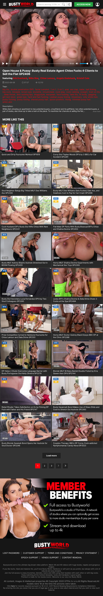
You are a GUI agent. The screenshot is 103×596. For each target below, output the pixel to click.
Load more (51, 455)
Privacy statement (86, 553)
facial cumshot (42, 89)
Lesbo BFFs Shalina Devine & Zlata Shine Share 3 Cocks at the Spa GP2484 (75, 300)
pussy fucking (9, 99)
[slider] (37, 63)
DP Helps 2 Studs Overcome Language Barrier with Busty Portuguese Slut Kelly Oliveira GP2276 (24, 372)
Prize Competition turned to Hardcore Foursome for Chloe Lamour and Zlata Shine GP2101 (25, 336)
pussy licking (23, 99)
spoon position (57, 99)
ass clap (74, 89)
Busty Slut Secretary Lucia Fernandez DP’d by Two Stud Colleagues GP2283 (24, 300)
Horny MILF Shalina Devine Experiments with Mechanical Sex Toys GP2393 (73, 264)
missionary (76, 97)
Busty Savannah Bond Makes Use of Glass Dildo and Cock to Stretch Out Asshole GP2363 (76, 408)
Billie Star (34, 78)
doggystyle (39, 94)
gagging (92, 94)
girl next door (9, 97)
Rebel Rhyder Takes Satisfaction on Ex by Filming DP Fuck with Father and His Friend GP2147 (25, 408)
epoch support (29, 557)
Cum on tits (94, 92)
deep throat (9, 94)
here (13, 586)
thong (68, 99)
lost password (11, 553)
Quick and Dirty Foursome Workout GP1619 (21, 154)
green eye (21, 97)
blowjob (16, 92)
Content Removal (72, 557)
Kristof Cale (83, 78)
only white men (90, 97)
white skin (7, 102)
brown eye (26, 92)
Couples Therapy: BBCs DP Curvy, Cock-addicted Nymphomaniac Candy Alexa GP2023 (75, 444)
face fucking (62, 94)
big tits (6, 89)
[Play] (51, 38)
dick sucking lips (25, 94)
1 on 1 (53, 89)
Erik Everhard (20, 78)
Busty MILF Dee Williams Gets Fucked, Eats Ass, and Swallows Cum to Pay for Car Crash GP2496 (76, 191)
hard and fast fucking (38, 97)
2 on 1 (60, 89)
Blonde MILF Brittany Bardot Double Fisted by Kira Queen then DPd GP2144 (75, 372)
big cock (7, 92)
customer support (33, 553)
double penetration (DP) (22, 89)
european (50, 94)
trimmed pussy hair (81, 99)
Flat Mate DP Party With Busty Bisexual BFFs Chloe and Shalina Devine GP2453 (76, 227)
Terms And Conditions (60, 553)
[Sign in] (97, 4)
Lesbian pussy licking (60, 97)
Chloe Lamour (47, 78)
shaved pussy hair (39, 99)
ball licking (91, 89)
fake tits (74, 94)
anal (67, 89)
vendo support (50, 557)
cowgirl (83, 92)
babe (82, 89)
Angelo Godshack (65, 78)
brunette (37, 92)
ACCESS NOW (84, 4)
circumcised (48, 92)
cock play (60, 92)
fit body (83, 94)
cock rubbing (72, 92)
